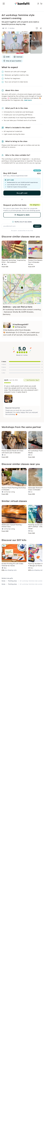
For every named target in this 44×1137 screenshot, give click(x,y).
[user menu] (38, 4)
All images (24, 33)
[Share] (40, 28)
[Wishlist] (37, 28)
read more (28, 100)
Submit (37, 226)
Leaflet (38, 303)
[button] (22, 288)
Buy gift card (22, 193)
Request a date (23, 215)
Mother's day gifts (7, 578)
